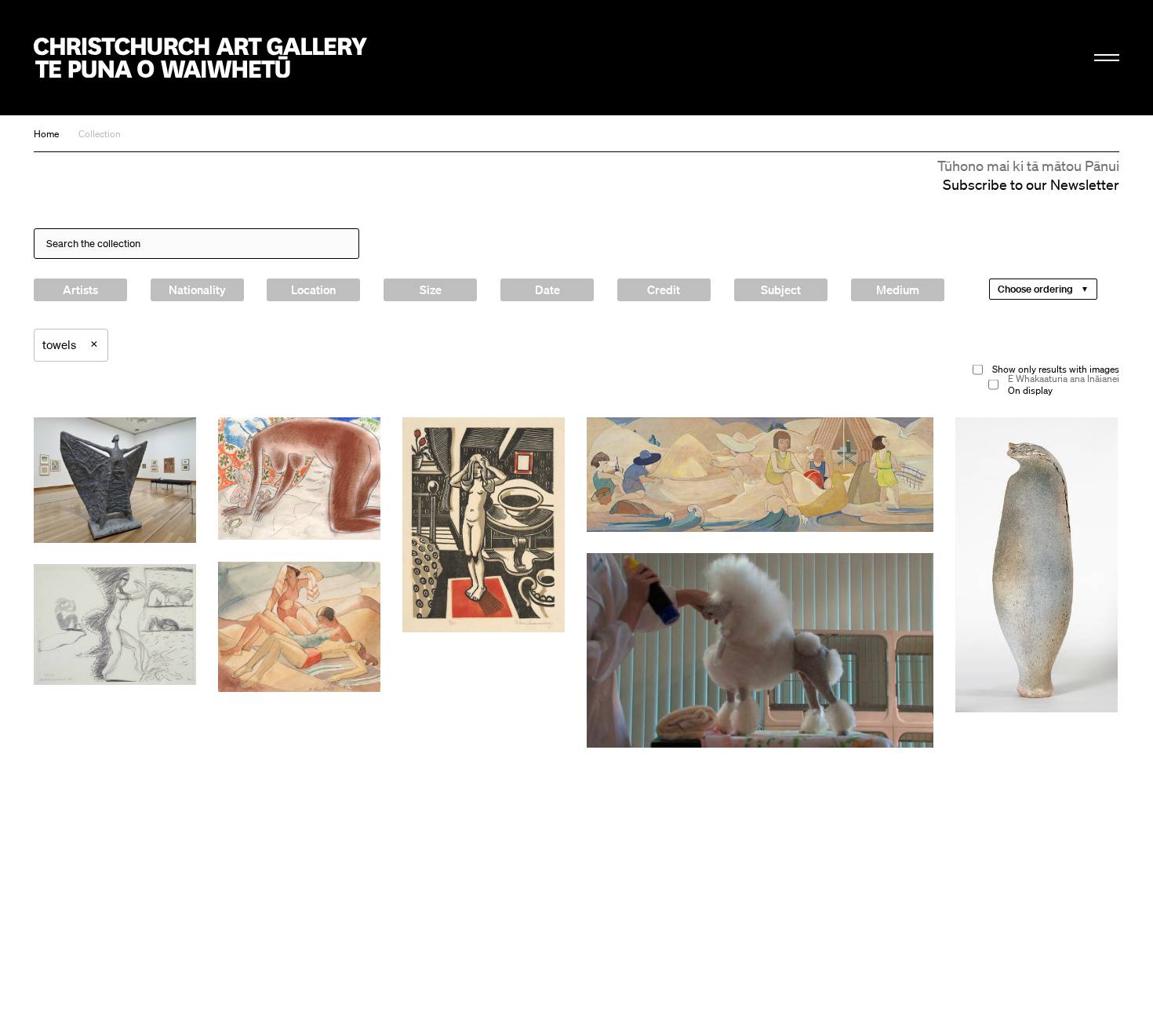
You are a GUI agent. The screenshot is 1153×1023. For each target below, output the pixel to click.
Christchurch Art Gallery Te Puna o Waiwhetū (200, 57)
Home (46, 133)
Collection (99, 133)
